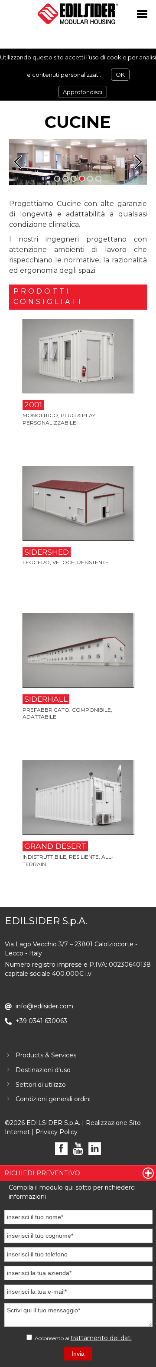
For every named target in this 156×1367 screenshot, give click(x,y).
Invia (78, 1353)
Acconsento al (82, 1338)
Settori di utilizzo (41, 1085)
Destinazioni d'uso (43, 1070)
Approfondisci (82, 91)
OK (120, 74)
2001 (33, 404)
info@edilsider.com (44, 1006)
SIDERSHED (46, 551)
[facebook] (61, 1148)
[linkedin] (94, 1148)
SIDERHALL (46, 698)
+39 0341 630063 (41, 1021)
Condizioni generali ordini (53, 1099)
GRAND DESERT (55, 845)
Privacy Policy (57, 1132)
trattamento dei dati (101, 1338)
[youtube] (78, 1148)
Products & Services (46, 1055)
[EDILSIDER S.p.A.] (78, 13)
